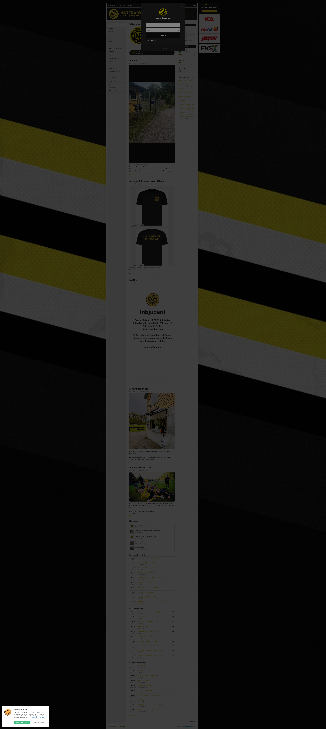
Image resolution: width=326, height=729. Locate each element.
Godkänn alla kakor (22, 722)
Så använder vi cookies (36, 718)
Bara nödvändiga (39, 722)
